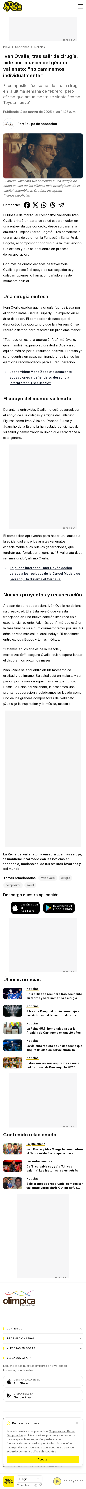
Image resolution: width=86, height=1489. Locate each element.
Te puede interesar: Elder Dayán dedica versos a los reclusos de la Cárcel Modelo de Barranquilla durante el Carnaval (45, 573)
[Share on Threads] (52, 205)
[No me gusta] (40, 1485)
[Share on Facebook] (27, 205)
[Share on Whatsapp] (44, 205)
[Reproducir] (57, 1481)
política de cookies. (44, 1451)
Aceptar (43, 1459)
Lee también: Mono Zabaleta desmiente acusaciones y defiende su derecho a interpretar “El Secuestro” (41, 377)
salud (30, 885)
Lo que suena (35, 1144)
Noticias (39, 47)
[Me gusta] (36, 1485)
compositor (13, 885)
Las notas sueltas (39, 1161)
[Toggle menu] (80, 6)
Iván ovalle (48, 878)
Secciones (22, 47)
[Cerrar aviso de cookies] (77, 1423)
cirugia (65, 878)
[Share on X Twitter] (35, 205)
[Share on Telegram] (61, 205)
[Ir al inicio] (12, 6)
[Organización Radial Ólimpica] (43, 1298)
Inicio (6, 47)
